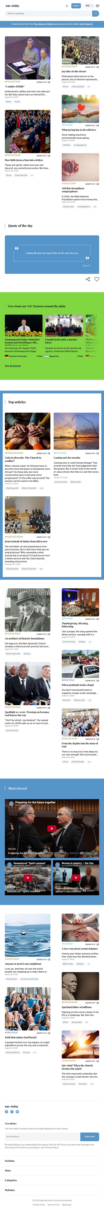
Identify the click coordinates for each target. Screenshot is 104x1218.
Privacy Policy (39, 1205)
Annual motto (12, 730)
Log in (76, 6)
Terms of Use (53, 1205)
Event (8, 102)
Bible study (76, 482)
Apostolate (77, 1022)
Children (66, 145)
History (27, 654)
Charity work (68, 207)
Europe (82, 642)
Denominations (13, 1053)
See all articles (13, 366)
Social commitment (29, 979)
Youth (17, 102)
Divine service (61, 482)
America (66, 700)
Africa (8, 175)
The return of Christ (43, 24)
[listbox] (89, 5)
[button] (43, 82)
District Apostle (29, 488)
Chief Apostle (21, 175)
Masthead (66, 1205)
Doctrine (83, 1084)
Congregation (80, 145)
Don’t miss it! (86, 24)
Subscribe (90, 1137)
